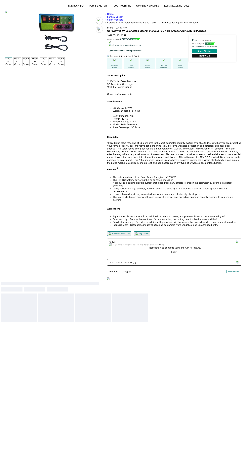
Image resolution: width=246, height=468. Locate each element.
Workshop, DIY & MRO (147, 5)
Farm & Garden (76, 5)
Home (110, 14)
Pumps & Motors (98, 5)
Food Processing (122, 5)
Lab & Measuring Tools (176, 5)
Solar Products (115, 19)
